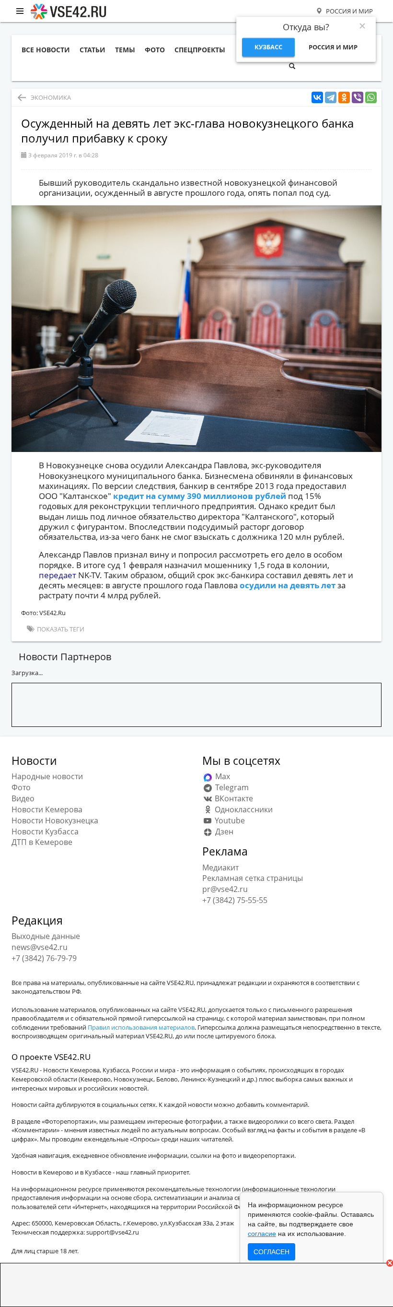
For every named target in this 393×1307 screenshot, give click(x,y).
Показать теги (59, 629)
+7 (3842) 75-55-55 (234, 900)
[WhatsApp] (371, 98)
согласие (262, 1233)
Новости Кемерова (47, 809)
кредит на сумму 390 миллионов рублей (200, 495)
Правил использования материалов (141, 1027)
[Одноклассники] (344, 98)
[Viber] (357, 98)
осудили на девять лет (288, 585)
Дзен (223, 831)
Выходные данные (46, 936)
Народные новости (47, 776)
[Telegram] (330, 98)
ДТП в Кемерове (42, 842)
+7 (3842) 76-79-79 (44, 958)
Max (221, 776)
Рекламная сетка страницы (252, 878)
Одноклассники (243, 809)
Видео (23, 798)
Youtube (229, 820)
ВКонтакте (233, 798)
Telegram (231, 787)
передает (58, 575)
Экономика (51, 97)
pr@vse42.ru (225, 889)
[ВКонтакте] (317, 98)
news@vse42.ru (40, 947)
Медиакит (220, 867)
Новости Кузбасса (45, 831)
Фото (21, 787)
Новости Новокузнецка (55, 820)
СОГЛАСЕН (271, 1252)
